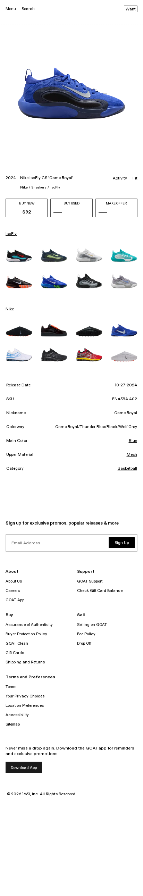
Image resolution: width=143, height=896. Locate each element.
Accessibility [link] (17, 715)
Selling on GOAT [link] (92, 625)
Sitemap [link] (13, 724)
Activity (120, 178)
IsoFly (55, 187)
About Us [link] (14, 581)
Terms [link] (11, 687)
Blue (133, 441)
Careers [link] (13, 591)
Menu (11, 9)
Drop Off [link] (84, 643)
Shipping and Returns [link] (25, 662)
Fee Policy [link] (86, 634)
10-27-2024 (126, 385)
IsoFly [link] (11, 234)
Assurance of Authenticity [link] (29, 625)
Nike (24, 187)
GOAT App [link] (15, 600)
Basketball (127, 469)
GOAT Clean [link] (17, 643)
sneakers (39, 187)
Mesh (132, 455)
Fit (135, 178)
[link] (19, 255)
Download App (24, 768)
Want (131, 9)
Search (28, 9)
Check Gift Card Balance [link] (100, 591)
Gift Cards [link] (15, 653)
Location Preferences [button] (25, 705)
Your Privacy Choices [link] (25, 696)
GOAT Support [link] (89, 581)
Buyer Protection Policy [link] (26, 634)
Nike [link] (10, 309)
